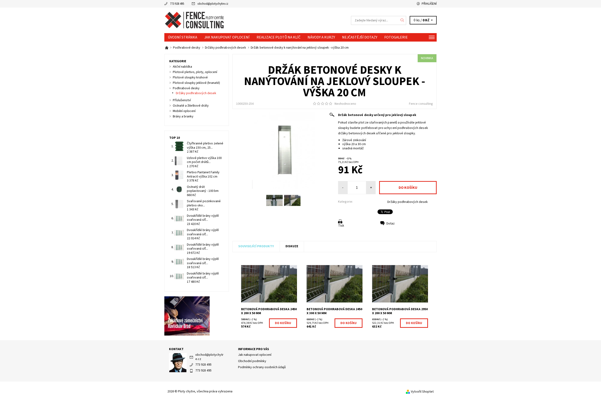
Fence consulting (421, 103)
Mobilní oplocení (184, 111)
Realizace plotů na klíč (278, 37)
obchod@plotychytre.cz (212, 4)
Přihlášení (429, 4)
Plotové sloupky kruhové (190, 77)
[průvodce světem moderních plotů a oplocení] (167, 47)
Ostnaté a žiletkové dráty (191, 105)
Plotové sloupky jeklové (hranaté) (196, 83)
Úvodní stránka (182, 37)
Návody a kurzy (321, 37)
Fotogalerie (396, 37)
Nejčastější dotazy (359, 37)
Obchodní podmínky (252, 361)
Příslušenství (182, 100)
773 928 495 (177, 4)
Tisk (341, 225)
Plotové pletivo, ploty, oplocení (195, 72)
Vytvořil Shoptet (422, 391)
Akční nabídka (182, 66)
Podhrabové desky (186, 88)
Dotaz (390, 223)
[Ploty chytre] (195, 20)
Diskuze (291, 246)
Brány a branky (183, 116)
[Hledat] (402, 20)
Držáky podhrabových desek (407, 202)
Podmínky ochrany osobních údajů (262, 367)
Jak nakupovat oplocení (227, 37)
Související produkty (256, 246)
